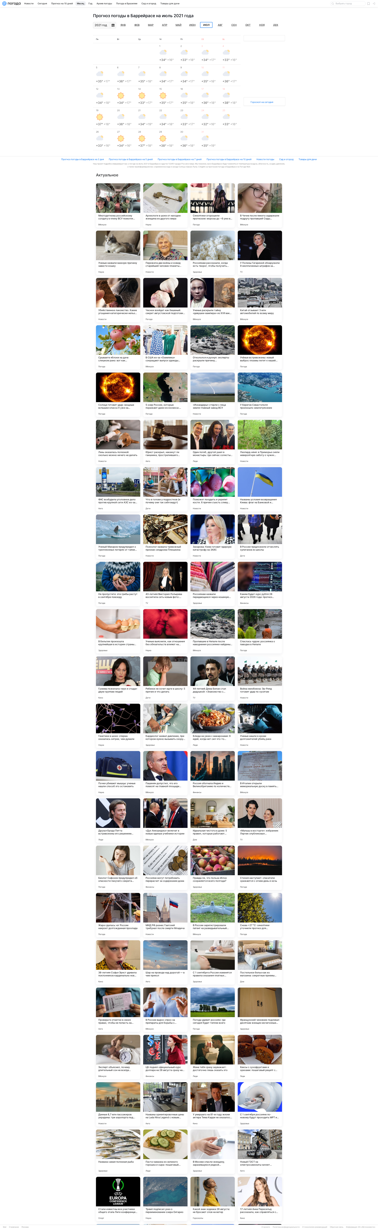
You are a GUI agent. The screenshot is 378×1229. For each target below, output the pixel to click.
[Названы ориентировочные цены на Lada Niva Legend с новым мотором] (165, 1104)
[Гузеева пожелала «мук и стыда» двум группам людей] (118, 678)
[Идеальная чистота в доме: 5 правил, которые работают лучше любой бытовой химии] (212, 820)
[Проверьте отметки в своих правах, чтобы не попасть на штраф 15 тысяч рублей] (118, 1010)
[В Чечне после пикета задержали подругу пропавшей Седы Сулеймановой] (260, 205)
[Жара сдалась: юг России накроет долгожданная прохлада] (118, 915)
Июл (206, 25)
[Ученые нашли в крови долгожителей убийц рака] (260, 726)
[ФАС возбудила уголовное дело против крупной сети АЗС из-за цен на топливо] (118, 489)
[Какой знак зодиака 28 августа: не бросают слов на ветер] (212, 1199)
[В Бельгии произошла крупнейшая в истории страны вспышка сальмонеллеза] (118, 631)
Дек (275, 25)
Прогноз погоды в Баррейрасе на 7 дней (180, 159)
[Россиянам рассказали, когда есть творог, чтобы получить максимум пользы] (212, 253)
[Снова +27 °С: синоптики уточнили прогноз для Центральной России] (260, 915)
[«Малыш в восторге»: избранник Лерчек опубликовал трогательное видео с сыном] (260, 820)
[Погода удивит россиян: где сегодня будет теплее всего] (212, 1010)
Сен (234, 25)
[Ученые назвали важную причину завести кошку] (118, 253)
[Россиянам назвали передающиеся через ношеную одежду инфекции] (212, 584)
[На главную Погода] (13, 3)
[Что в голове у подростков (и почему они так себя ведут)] (165, 489)
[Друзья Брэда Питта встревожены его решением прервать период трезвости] (118, 820)
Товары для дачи (308, 159)
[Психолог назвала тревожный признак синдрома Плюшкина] (165, 536)
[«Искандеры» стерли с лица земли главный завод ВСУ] (212, 395)
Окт (248, 25)
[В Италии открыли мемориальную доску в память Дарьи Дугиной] (260, 773)
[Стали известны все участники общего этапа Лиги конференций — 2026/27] (118, 1199)
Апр (164, 25)
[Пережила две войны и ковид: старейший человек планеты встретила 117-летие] (165, 253)
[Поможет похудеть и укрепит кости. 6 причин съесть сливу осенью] (212, 489)
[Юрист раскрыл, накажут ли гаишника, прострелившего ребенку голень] (165, 442)
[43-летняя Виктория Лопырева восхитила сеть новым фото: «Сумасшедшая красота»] (165, 584)
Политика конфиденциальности (286, 1227)
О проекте (265, 1227)
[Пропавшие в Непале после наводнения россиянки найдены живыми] (212, 631)
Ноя (262, 25)
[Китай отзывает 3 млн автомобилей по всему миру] (260, 300)
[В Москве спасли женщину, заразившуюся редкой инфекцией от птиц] (212, 1152)
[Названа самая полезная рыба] (118, 1152)
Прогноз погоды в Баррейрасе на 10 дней (229, 159)
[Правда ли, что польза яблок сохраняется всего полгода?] (212, 868)
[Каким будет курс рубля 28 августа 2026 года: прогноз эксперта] (260, 584)
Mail (4, 1227)
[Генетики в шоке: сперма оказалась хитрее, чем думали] (118, 726)
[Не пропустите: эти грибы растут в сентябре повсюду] (118, 584)
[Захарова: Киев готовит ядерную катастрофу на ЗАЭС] (212, 536)
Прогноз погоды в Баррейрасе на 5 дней (131, 159)
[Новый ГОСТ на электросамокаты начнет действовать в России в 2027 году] (260, 1152)
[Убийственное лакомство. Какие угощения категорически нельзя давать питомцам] (118, 300)
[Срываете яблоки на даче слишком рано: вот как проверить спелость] (118, 347)
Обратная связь (336, 1227)
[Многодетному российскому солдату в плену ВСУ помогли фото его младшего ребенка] (118, 205)
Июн (192, 25)
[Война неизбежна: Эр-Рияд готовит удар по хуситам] (260, 678)
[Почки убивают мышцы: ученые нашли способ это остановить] (118, 773)
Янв (123, 25)
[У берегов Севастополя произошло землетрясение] (260, 395)
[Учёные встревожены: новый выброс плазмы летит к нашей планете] (260, 347)
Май (178, 25)
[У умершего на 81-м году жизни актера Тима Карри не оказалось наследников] (212, 1104)
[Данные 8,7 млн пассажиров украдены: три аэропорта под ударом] (118, 1104)
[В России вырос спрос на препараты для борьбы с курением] (165, 1010)
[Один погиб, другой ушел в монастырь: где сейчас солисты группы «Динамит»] (212, 442)
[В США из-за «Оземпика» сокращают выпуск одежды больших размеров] (165, 347)
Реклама (25, 1227)
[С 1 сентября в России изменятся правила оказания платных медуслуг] (212, 962)
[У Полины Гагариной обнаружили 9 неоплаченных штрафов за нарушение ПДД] (260, 253)
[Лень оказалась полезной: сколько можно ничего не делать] (118, 442)
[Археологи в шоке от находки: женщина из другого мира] (165, 205)
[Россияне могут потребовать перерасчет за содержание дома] (165, 868)
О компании (14, 1227)
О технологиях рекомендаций (314, 1227)
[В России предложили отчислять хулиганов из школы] (260, 536)
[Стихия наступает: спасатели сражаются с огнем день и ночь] (260, 868)
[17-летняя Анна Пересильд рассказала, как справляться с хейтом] (260, 1199)
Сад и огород (286, 159)
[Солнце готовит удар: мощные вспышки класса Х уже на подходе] (118, 395)
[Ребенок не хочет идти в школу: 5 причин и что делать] (165, 678)
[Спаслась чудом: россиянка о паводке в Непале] (260, 631)
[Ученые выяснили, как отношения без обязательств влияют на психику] (165, 631)
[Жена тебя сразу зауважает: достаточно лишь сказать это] (212, 1057)
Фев (137, 25)
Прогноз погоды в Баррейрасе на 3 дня (82, 159)
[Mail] (4, 3)
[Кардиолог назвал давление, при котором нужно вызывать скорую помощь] (165, 726)
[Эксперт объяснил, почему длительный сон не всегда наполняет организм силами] (118, 1057)
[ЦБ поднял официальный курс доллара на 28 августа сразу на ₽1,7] (165, 1057)
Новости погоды (265, 159)
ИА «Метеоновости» (366, 1227)
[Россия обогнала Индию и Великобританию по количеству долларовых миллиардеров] (212, 773)
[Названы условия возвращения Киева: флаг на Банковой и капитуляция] (260, 489)
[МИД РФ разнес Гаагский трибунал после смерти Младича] (165, 915)
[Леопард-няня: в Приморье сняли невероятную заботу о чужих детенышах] (260, 442)
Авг (220, 25)
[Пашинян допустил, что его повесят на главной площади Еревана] (165, 773)
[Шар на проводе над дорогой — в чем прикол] (165, 962)
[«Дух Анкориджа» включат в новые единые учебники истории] (165, 820)
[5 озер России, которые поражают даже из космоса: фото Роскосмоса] (165, 395)
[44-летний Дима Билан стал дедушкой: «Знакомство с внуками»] (212, 678)
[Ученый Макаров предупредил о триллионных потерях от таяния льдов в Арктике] (118, 536)
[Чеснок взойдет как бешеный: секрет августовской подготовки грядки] (165, 300)
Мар (151, 25)
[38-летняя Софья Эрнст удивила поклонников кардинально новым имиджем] (118, 962)
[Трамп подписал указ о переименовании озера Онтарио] (165, 1199)
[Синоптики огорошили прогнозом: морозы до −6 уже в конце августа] (212, 205)
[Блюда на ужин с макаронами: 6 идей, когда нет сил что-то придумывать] (212, 726)
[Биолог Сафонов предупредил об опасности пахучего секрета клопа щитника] (118, 868)
